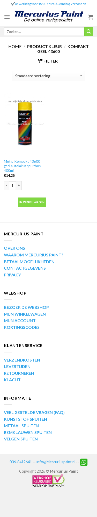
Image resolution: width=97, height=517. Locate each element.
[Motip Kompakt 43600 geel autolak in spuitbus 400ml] (25, 123)
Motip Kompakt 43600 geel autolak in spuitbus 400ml (22, 166)
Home (14, 46)
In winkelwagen (32, 202)
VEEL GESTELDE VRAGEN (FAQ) (34, 412)
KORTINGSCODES (22, 327)
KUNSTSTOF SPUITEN (25, 419)
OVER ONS (14, 248)
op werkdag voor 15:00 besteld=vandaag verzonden (50, 4)
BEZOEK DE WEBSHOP (26, 307)
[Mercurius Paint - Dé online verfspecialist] (49, 16)
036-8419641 (21, 462)
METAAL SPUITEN (21, 425)
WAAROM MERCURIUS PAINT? (33, 254)
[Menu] (7, 16)
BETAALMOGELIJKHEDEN (29, 261)
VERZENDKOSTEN (22, 359)
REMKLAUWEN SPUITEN (28, 432)
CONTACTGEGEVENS (25, 268)
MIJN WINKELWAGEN (25, 313)
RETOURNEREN (19, 373)
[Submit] (88, 31)
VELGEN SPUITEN (21, 438)
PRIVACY (12, 274)
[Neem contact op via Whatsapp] (84, 462)
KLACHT (12, 379)
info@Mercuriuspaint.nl (55, 462)
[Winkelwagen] (90, 17)
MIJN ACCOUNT (20, 320)
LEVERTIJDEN (17, 366)
